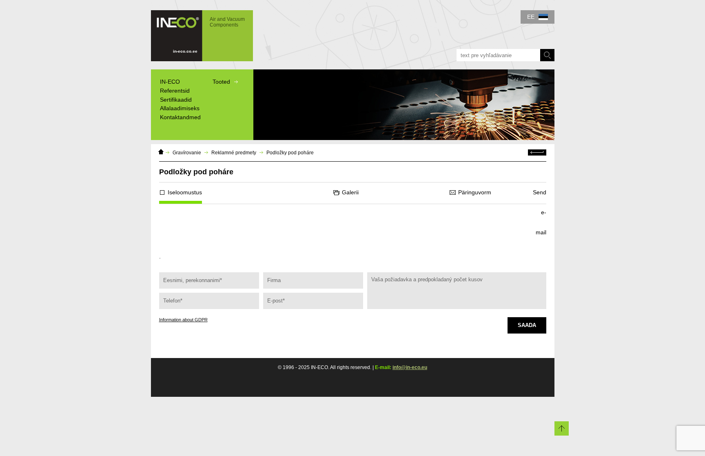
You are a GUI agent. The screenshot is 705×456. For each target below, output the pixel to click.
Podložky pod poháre (290, 153)
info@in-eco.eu (409, 367)
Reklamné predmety (233, 153)
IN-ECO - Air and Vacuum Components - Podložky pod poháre (198, 31)
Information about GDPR (183, 319)
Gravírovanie (187, 153)
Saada (527, 325)
